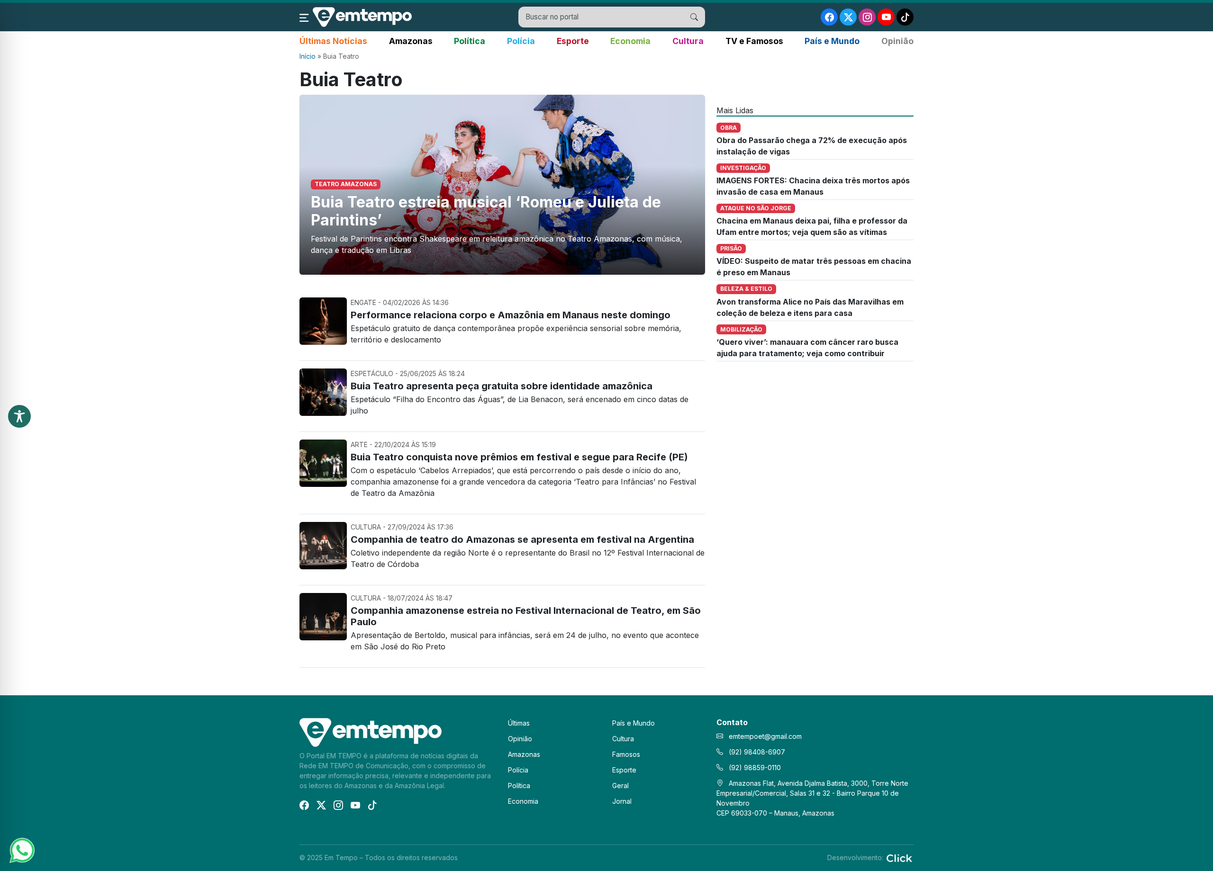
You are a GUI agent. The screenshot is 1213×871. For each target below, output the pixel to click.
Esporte (573, 41)
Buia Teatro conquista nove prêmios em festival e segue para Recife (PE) (519, 457)
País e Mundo (832, 41)
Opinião (897, 41)
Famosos (626, 754)
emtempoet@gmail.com (765, 736)
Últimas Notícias (333, 41)
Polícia (521, 41)
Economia (630, 41)
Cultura (688, 41)
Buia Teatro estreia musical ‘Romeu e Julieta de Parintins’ (486, 211)
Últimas (519, 723)
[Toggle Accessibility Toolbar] (19, 416)
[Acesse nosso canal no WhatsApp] (21, 850)
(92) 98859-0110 (754, 767)
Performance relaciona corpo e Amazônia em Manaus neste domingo (510, 315)
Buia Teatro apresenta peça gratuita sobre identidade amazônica (501, 386)
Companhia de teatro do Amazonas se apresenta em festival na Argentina (522, 539)
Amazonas (411, 41)
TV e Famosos (754, 41)
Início (307, 56)
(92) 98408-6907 (756, 752)
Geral (620, 785)
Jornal (622, 801)
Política (469, 41)
